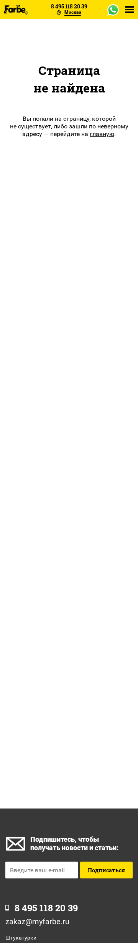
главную (102, 134)
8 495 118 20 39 (69, 6)
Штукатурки (20, 938)
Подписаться (106, 870)
